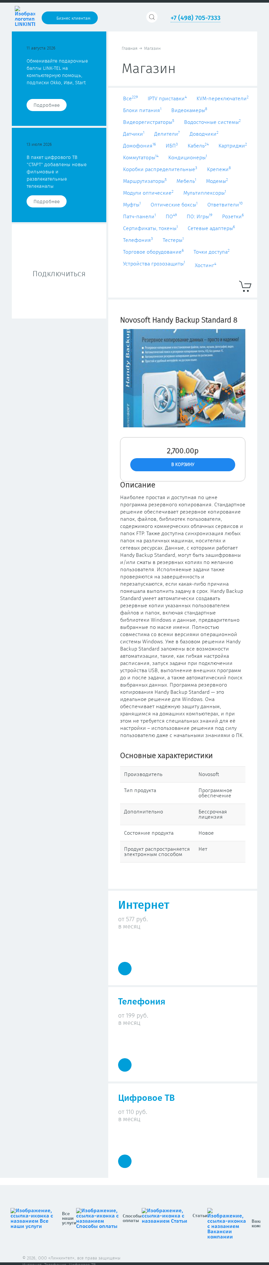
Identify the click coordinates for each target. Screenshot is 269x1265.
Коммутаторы (140, 157)
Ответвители (225, 204)
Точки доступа (212, 252)
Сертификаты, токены (150, 228)
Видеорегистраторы (148, 122)
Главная (129, 49)
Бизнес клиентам (73, 18)
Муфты (132, 204)
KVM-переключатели (223, 98)
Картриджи (232, 145)
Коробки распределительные (160, 169)
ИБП (172, 145)
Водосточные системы (212, 122)
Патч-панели (139, 216)
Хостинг (205, 265)
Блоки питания (142, 110)
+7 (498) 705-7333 (195, 18)
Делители (167, 134)
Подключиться (59, 274)
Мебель (186, 181)
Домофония (139, 145)
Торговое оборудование (153, 252)
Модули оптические (148, 193)
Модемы (217, 181)
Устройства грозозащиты (154, 263)
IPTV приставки (167, 98)
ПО (171, 216)
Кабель (198, 145)
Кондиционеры (187, 157)
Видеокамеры (189, 110)
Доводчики (204, 134)
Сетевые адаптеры (211, 228)
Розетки (233, 216)
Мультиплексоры (204, 193)
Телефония (138, 240)
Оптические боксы (174, 204)
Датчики (133, 134)
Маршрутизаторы (145, 181)
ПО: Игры (199, 216)
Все (130, 98)
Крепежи (219, 169)
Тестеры (173, 240)
